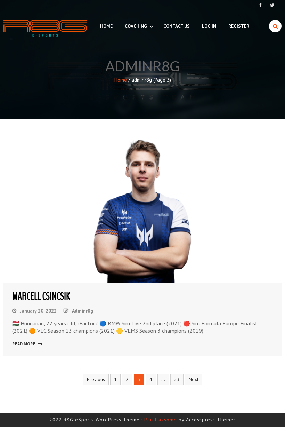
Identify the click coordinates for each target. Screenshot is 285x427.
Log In (209, 26)
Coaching (136, 26)
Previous (96, 379)
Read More (23, 343)
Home (106, 26)
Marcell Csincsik (41, 296)
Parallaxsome (160, 420)
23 (177, 379)
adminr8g (82, 311)
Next (193, 379)
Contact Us (176, 26)
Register (238, 26)
